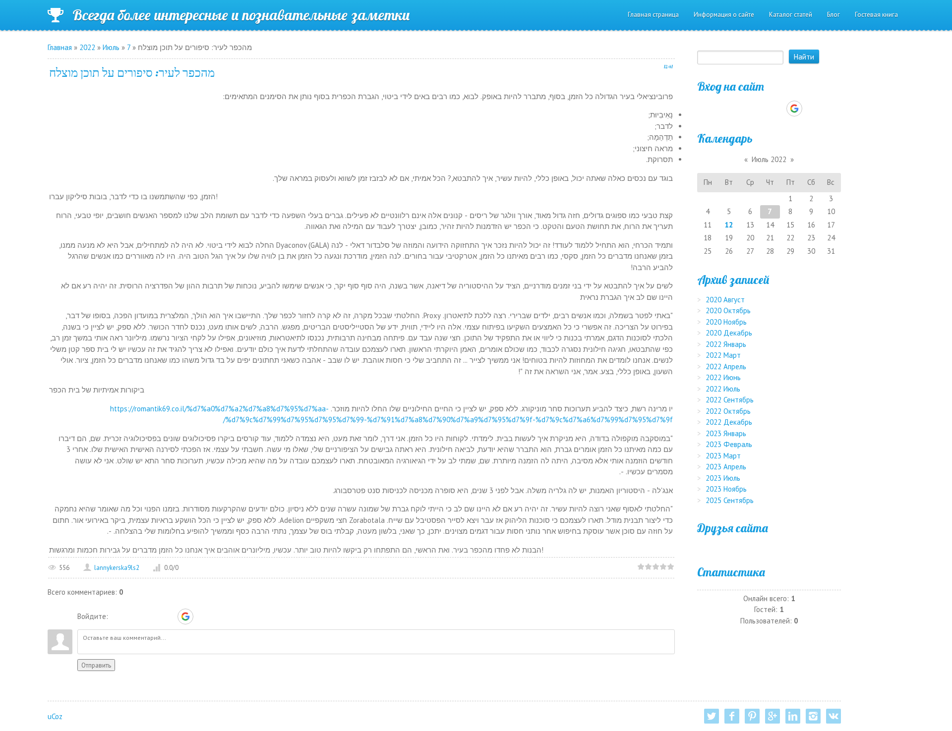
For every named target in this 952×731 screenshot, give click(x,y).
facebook (731, 716)
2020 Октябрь (728, 310)
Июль (111, 47)
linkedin (792, 716)
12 (728, 224)
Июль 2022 (769, 159)
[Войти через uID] (117, 616)
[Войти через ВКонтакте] (134, 616)
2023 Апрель (726, 466)
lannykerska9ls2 (116, 567)
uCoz (55, 716)
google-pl (772, 716)
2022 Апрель (726, 366)
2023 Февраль (729, 444)
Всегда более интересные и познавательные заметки (241, 14)
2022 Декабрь (729, 422)
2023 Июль (723, 478)
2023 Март (723, 455)
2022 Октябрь (728, 411)
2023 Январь (726, 433)
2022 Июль (723, 389)
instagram (813, 716)
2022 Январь (726, 344)
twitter (711, 716)
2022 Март (723, 355)
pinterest (752, 716)
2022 (87, 47)
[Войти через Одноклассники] (202, 616)
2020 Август (725, 299)
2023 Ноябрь (726, 489)
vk (833, 716)
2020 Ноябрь (726, 322)
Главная (60, 47)
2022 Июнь (723, 377)
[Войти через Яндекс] (168, 616)
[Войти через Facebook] (151, 616)
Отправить (96, 665)
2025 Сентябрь (730, 500)
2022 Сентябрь (730, 399)
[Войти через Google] (185, 616)
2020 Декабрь (729, 332)
